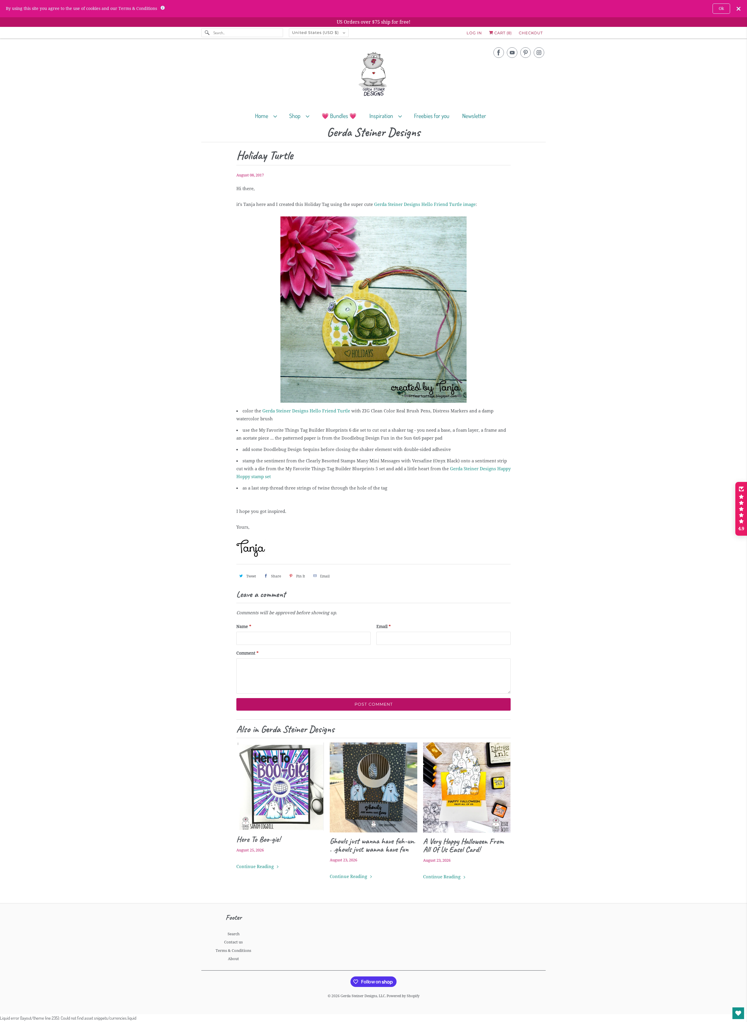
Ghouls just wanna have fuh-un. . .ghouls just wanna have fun (372, 845)
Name (243, 626)
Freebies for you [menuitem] (431, 115)
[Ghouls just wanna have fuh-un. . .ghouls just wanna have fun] (373, 787)
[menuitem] (268, 115)
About (233, 959)
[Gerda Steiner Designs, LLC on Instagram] (539, 52)
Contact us (233, 942)
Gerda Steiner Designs (373, 132)
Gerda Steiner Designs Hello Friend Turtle (306, 411)
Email (383, 626)
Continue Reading (255, 866)
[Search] (207, 32)
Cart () (502, 32)
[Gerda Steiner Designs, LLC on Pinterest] (525, 52)
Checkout (531, 32)
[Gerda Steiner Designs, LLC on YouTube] (512, 52)
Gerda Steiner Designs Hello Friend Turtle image (425, 204)
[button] (741, 509)
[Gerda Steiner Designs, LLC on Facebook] (498, 52)
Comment (247, 653)
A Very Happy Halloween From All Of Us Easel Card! (463, 845)
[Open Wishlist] (738, 1013)
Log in (474, 32)
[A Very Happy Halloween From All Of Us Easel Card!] (467, 787)
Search (234, 934)
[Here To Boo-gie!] (280, 786)
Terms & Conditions (233, 950)
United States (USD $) (316, 32)
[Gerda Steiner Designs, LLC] (373, 75)
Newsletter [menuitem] (474, 115)
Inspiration (382, 115)
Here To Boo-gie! (258, 839)
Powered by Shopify (403, 996)
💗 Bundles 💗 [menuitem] (339, 115)
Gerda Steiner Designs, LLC (363, 996)
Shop (296, 115)
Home (262, 115)
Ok (721, 8)
